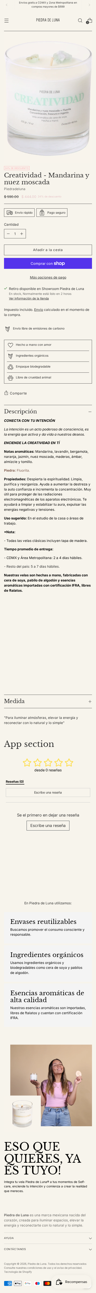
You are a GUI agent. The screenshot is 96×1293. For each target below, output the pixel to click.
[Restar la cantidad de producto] (22, 233)
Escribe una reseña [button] (48, 792)
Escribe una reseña (48, 825)
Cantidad (11, 224)
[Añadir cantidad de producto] (8, 233)
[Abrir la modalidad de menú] (6, 20)
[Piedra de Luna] (48, 20)
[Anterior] (7, 5)
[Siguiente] (89, 5)
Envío (38, 310)
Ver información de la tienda (29, 298)
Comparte (18, 393)
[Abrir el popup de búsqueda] (80, 20)
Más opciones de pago (48, 277)
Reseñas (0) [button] (15, 781)
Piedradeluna (14, 189)
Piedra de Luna (37, 1263)
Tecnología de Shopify (18, 1271)
